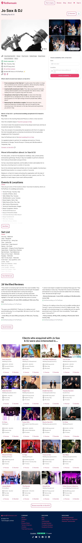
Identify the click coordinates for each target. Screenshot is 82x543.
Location (53, 67)
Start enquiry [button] (50, 3)
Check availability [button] (63, 75)
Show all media (75, 49)
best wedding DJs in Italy (26, 137)
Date (51, 60)
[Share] (79, 14)
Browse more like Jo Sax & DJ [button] (41, 505)
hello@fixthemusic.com (10, 515)
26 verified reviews (9, 69)
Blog (64, 3)
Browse (59, 3)
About (70, 3)
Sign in (79, 3)
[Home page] (9, 3)
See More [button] (5, 226)
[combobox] (53, 71)
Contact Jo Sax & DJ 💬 (8, 147)
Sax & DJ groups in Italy (25, 122)
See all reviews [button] (7, 327)
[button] (71, 14)
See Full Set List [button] (7, 276)
